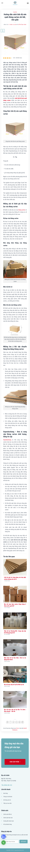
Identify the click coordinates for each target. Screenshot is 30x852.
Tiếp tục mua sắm (7, 803)
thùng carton (21, 210)
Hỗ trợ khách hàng (7, 824)
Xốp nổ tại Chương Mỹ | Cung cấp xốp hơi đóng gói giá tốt (15, 632)
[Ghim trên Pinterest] (19, 722)
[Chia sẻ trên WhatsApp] (7, 722)
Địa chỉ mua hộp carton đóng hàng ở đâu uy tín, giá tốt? (15, 605)
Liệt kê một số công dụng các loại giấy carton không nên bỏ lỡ (15, 578)
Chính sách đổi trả (7, 814)
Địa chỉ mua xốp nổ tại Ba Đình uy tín (14, 684)
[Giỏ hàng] (28, 3)
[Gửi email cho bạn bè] (16, 722)
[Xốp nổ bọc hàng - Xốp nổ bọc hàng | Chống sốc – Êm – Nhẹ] (15, 3)
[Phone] (4, 842)
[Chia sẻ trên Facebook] (10, 722)
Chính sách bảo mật (7, 817)
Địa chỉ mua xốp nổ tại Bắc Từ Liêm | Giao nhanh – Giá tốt (15, 710)
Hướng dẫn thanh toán (8, 821)
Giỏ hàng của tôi (7, 800)
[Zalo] (4, 837)
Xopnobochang (7, 440)
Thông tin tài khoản (7, 796)
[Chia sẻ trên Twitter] (13, 722)
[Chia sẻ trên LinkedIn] (22, 722)
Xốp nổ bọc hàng (22, 24)
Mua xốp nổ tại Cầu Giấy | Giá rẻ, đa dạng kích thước (15, 658)
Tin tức (15, 12)
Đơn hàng (5, 793)
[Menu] (2, 3)
